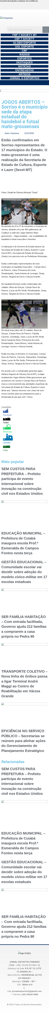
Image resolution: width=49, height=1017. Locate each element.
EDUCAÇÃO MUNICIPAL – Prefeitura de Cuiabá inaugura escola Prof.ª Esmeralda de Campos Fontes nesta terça (23, 543)
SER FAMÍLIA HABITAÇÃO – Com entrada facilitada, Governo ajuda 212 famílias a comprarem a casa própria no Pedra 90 (23, 627)
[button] (24, 82)
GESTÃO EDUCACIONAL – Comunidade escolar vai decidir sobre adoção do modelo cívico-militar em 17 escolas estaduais (24, 572)
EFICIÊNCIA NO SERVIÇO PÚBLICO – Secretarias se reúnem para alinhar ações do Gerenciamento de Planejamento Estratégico (23, 741)
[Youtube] (33, 5)
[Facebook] (20, 5)
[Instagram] (8, 5)
